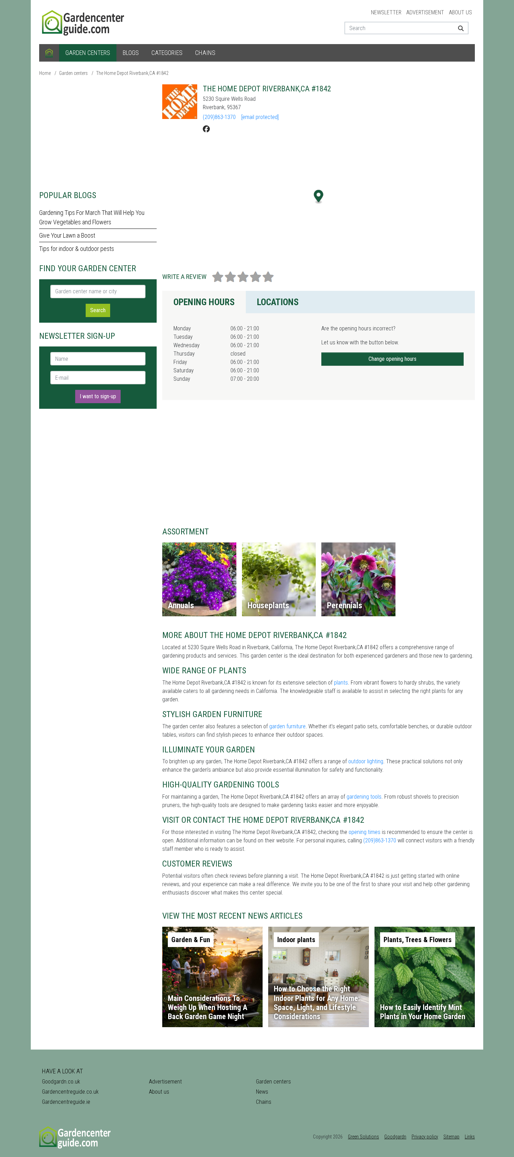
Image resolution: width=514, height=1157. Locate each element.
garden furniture (287, 726)
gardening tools (364, 796)
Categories (167, 52)
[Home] (49, 53)
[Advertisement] (98, 133)
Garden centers (87, 52)
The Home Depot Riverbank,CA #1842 (132, 73)
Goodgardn (395, 1137)
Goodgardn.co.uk (61, 1081)
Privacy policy (425, 1137)
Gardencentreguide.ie (66, 1102)
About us (460, 12)
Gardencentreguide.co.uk (70, 1091)
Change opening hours (392, 359)
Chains (205, 52)
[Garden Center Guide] (84, 21)
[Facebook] (206, 129)
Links (470, 1137)
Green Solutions (363, 1137)
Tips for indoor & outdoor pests (76, 248)
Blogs (131, 52)
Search (98, 310)
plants (341, 682)
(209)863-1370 (219, 117)
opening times (364, 832)
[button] (318, 197)
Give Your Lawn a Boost (67, 235)
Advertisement (425, 12)
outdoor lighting (365, 761)
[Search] (458, 28)
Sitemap (451, 1137)
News (262, 1091)
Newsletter (386, 12)
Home (45, 73)
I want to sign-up (98, 396)
